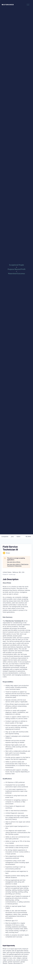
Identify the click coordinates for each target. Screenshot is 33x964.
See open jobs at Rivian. (13, 562)
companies (4, 536)
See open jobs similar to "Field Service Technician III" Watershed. (17, 565)
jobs (12, 536)
